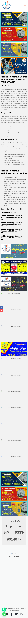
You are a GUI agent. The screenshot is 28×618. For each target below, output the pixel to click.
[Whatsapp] (4, 614)
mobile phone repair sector (10, 148)
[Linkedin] (21, 614)
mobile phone (24, 126)
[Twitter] (16, 614)
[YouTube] (7, 614)
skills (13, 99)
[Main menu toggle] (25, 5)
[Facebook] (11, 614)
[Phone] (4, 610)
